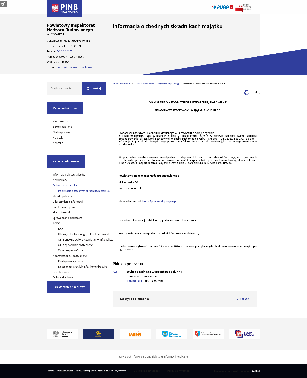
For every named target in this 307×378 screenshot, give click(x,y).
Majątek (58, 137)
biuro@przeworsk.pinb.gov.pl (76, 67)
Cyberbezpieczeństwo (71, 250)
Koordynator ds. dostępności (70, 256)
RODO (56, 223)
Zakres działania (62, 126)
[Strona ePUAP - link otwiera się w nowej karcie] (222, 7)
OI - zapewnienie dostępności (75, 245)
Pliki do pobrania (62, 196)
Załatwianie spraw (64, 207)
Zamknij (256, 371)
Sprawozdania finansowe (67, 218)
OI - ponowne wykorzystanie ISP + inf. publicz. (76, 239)
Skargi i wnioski (62, 212)
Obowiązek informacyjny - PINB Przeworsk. (76, 234)
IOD (60, 228)
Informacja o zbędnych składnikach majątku (76, 191)
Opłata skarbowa (63, 277)
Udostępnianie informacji (68, 201)
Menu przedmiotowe (66, 161)
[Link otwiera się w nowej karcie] (62, 334)
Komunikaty (60, 180)
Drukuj (256, 92)
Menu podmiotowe (65, 108)
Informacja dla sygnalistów (69, 174)
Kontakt (58, 143)
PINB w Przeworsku (121, 83)
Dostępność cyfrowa (70, 261)
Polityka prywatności (116, 370)
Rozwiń (244, 299)
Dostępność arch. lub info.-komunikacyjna (76, 266)
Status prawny (61, 132)
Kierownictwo (61, 121)
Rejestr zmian (61, 272)
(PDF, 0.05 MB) (145, 281)
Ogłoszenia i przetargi (66, 185)
